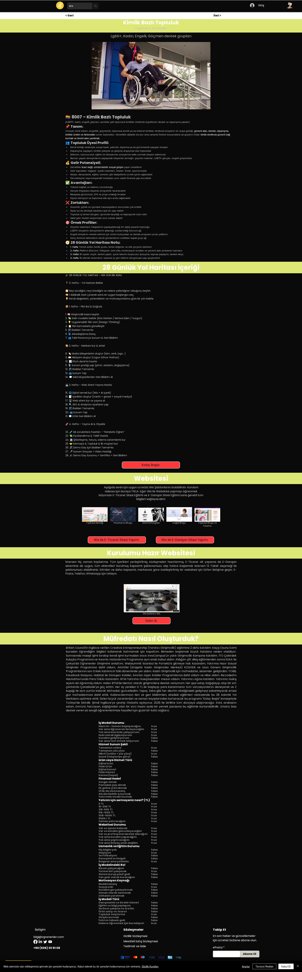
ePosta (217, 947)
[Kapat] (298, 966)
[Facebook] (35, 942)
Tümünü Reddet (264, 966)
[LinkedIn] (40, 942)
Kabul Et (286, 966)
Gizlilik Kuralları (150, 966)
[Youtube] (50, 942)
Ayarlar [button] (246, 966)
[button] (289, 5)
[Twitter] (45, 942)
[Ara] (95, 6)
